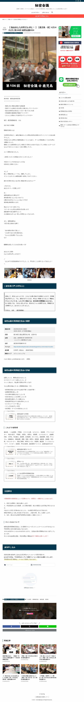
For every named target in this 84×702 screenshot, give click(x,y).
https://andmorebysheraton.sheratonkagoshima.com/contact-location (33, 346)
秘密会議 (42, 599)
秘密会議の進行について (24, 449)
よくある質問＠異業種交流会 (25, 473)
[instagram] (78, 1)
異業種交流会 (35, 599)
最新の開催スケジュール (66, 104)
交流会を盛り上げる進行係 (67, 101)
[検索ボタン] (52, 12)
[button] (11, 626)
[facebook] (76, 1)
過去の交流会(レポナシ (66, 121)
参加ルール (20, 461)
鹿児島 (46, 599)
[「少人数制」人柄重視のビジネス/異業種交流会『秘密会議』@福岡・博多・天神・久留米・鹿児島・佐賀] (42, 5)
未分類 (62, 108)
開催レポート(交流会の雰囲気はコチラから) (13, 32)
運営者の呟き (63, 118)
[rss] (80, 1)
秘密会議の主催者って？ (42, 697)
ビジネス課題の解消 (65, 97)
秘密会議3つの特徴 (22, 414)
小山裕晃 (29, 599)
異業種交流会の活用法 (66, 111)
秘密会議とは (63, 114)
